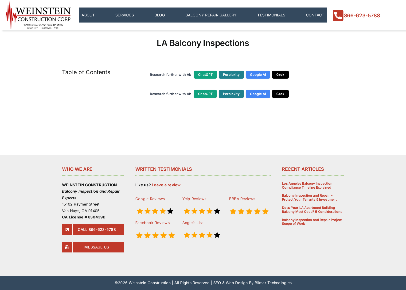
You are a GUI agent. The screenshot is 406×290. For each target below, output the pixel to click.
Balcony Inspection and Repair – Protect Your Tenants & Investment (309, 197)
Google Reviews (150, 198)
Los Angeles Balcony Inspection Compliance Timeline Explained (307, 185)
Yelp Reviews (194, 198)
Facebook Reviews (152, 222)
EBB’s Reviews (242, 198)
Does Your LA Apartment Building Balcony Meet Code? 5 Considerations (312, 210)
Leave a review (166, 185)
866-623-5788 (362, 15)
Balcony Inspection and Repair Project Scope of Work (312, 222)
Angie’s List (192, 222)
